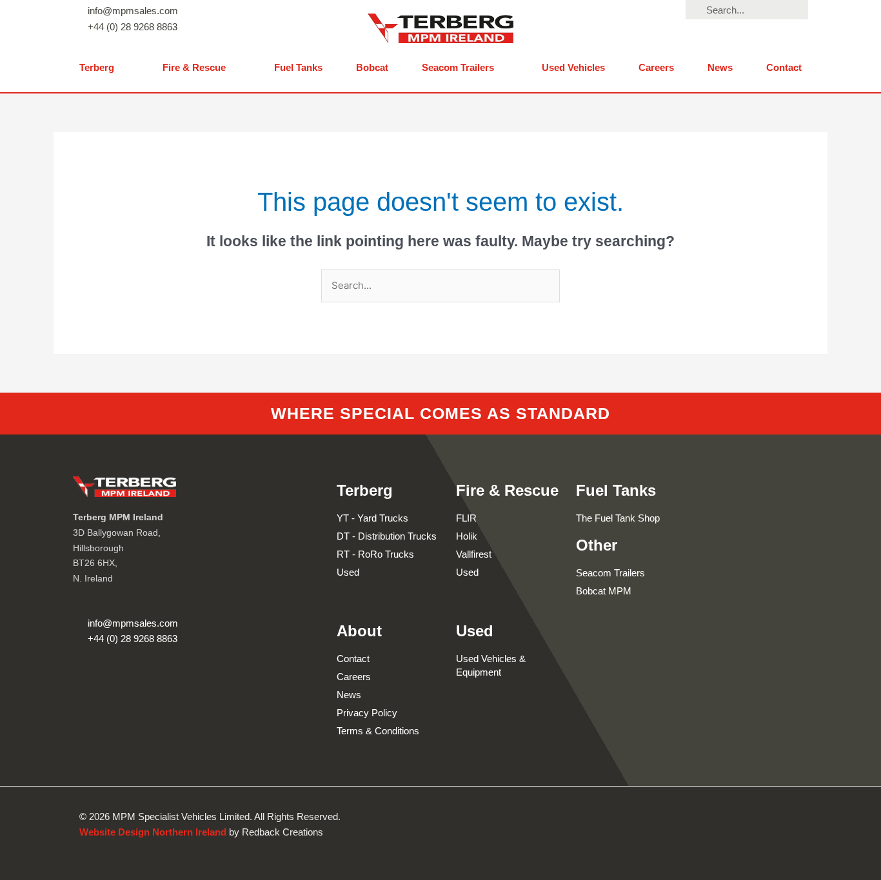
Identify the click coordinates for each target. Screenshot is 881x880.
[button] (104, 68)
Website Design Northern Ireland (152, 831)
